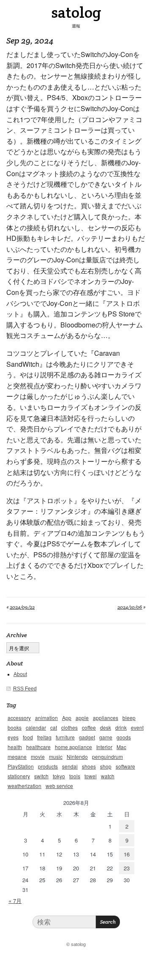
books (15, 727)
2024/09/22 (22, 607)
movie (38, 756)
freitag (44, 737)
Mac (121, 746)
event (137, 727)
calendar (36, 727)
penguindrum (107, 756)
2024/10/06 (129, 607)
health (15, 746)
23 (127, 868)
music (55, 756)
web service (59, 785)
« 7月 (15, 901)
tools (74, 776)
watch (107, 776)
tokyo (59, 776)
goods (124, 737)
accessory (19, 717)
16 (127, 854)
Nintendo (77, 756)
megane (17, 756)
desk (105, 727)
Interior (104, 746)
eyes (13, 737)
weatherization (24, 785)
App (66, 717)
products (48, 766)
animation (46, 717)
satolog (76, 12)
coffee (89, 727)
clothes (69, 727)
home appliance (73, 746)
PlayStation (21, 766)
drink (121, 727)
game (105, 737)
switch (41, 776)
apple (82, 717)
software (125, 766)
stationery (19, 776)
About (20, 674)
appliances (105, 717)
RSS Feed (25, 689)
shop (105, 766)
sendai (70, 766)
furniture (65, 737)
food (28, 737)
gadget (87, 737)
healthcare (38, 746)
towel (90, 776)
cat (53, 727)
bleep (129, 717)
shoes (89, 766)
